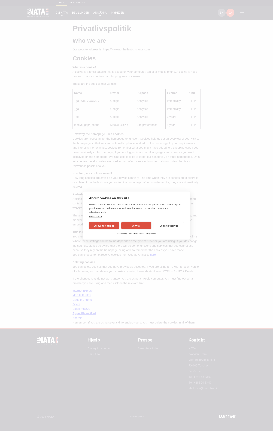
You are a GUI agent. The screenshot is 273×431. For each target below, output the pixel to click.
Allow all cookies (104, 225)
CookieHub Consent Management (142, 233)
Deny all (136, 225)
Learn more (95, 216)
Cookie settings (169, 225)
